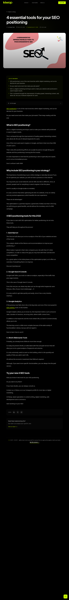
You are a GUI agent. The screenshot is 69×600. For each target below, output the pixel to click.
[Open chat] (65, 596)
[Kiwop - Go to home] (7, 2)
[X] (17, 412)
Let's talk (62, 2)
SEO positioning (11, 109)
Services (26, 2)
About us (42, 2)
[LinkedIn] (13, 412)
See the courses (34, 442)
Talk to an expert (12, 426)
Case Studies (35, 2)
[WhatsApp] (21, 412)
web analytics (10, 308)
